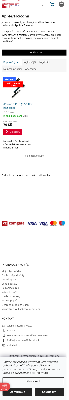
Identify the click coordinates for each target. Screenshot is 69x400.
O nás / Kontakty (11, 296)
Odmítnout (17, 392)
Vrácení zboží (9, 292)
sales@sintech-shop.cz (19, 325)
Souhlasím (49, 392)
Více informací (39, 373)
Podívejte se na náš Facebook (23, 340)
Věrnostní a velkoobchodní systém (21, 309)
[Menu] (61, 4)
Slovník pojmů (9, 300)
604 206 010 (13, 330)
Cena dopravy (9, 283)
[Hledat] (44, 4)
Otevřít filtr (35, 52)
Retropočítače (29, 355)
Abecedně (31, 68)
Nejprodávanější (12, 68)
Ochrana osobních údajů (15, 304)
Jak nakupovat (9, 279)
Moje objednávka (11, 271)
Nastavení (33, 381)
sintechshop (13, 345)
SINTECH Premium (48, 355)
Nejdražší (44, 62)
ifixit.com (14, 355)
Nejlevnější (29, 62)
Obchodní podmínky (13, 275)
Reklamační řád (10, 287)
